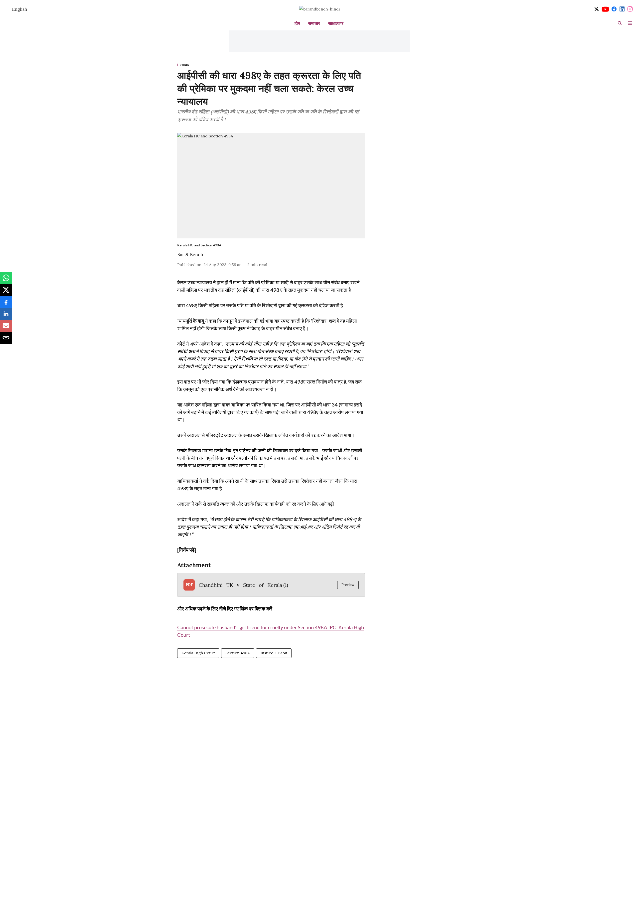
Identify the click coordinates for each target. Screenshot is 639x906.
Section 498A (237, 652)
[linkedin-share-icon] (6, 316)
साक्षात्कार (335, 23)
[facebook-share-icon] (6, 304)
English (19, 9)
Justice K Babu (273, 652)
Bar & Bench (190, 254)
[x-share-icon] (6, 292)
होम (297, 23)
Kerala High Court (198, 652)
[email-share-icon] (6, 328)
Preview (347, 585)
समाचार (314, 23)
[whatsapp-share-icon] (6, 280)
